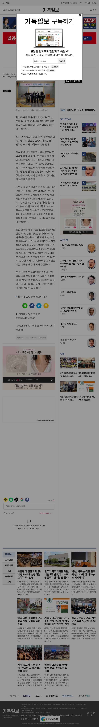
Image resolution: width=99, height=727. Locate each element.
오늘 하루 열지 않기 (73, 81)
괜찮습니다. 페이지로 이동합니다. (34, 74)
